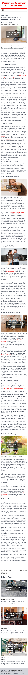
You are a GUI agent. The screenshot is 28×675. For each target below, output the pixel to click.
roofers (3, 136)
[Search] (26, 10)
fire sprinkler (5, 509)
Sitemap (13, 671)
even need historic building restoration (13, 388)
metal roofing (9, 139)
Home (2, 563)
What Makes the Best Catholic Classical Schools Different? (13, 658)
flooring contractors (6, 354)
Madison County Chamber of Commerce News (14, 4)
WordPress (21, 673)
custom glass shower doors (17, 212)
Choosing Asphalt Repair (7, 599)
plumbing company (11, 271)
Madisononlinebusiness (6, 24)
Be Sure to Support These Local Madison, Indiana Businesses (13, 627)
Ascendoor (8, 673)
